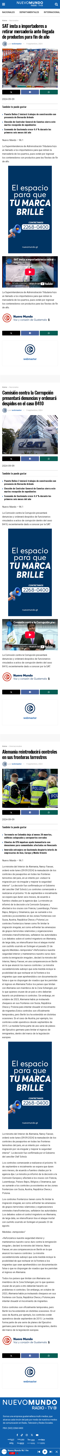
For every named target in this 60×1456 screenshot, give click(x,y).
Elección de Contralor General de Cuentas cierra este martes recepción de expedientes (29, 123)
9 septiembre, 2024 (34, 43)
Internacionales (15, 746)
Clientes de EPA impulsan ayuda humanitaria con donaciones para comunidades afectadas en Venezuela (30, 843)
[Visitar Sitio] (30, 4)
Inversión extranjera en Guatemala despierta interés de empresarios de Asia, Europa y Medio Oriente (30, 851)
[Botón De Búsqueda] (56, 4)
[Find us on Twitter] (32, 1435)
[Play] (45, 1451)
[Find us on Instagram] (27, 1435)
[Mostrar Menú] (3, 4)
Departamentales (29, 12)
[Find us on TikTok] (22, 1435)
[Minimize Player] (56, 1452)
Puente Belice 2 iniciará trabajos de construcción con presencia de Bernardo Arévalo (30, 115)
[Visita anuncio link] (30, 209)
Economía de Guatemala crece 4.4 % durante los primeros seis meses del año (27, 131)
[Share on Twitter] (11, 92)
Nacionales (8, 12)
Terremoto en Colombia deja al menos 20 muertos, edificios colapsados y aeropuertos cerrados (28, 836)
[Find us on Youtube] (37, 1435)
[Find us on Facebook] (17, 1435)
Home (4, 20)
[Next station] (39, 1452)
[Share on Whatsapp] (49, 92)
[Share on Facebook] (30, 92)
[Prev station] (51, 1452)
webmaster (17, 43)
